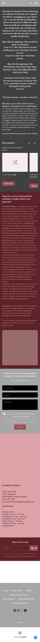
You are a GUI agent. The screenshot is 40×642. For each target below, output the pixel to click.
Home (6, 590)
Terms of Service (26, 421)
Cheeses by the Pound (18, 595)
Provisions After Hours (20, 603)
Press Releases (9, 599)
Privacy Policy (13, 421)
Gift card (29, 590)
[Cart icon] (36, 3)
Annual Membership (26, 599)
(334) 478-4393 (8, 499)
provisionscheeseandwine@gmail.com (18, 501)
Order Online (17, 590)
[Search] (31, 3)
